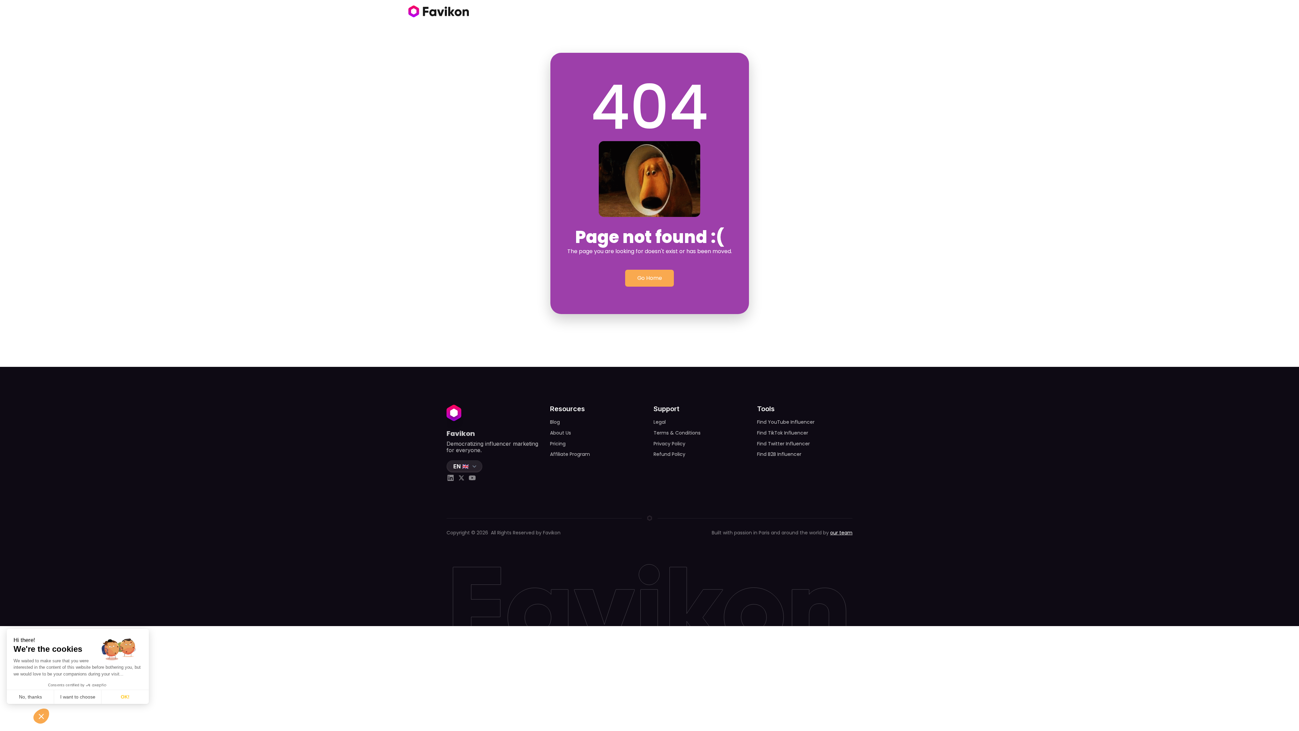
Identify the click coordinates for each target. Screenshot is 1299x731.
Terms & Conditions (677, 432)
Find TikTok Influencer (782, 432)
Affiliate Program (570, 454)
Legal (660, 422)
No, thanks (30, 697)
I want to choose (77, 697)
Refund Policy (669, 454)
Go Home (649, 278)
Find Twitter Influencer (783, 443)
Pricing (558, 443)
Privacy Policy (669, 443)
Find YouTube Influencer (786, 422)
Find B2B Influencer (779, 454)
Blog (555, 422)
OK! (125, 697)
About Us (560, 432)
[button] (464, 466)
